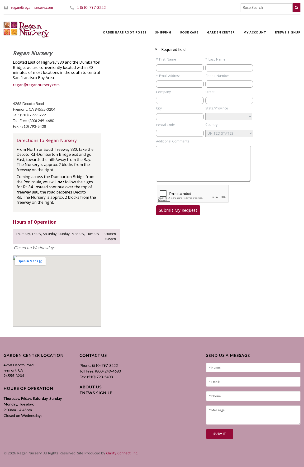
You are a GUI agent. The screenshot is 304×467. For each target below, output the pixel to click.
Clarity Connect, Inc (121, 453)
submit (220, 434)
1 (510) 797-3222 (91, 7)
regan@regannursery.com (32, 7)
